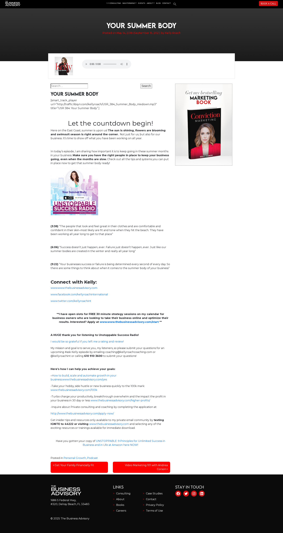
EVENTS (141, 3)
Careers (121, 510)
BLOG (158, 3)
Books (120, 505)
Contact (151, 499)
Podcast (92, 458)
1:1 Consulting (113, 3)
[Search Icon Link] (174, 3)
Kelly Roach (173, 33)
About (120, 499)
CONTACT (166, 3)
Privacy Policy (155, 505)
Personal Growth (75, 458)
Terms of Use (154, 510)
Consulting (123, 493)
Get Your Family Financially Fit (74, 465)
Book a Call (268, 3)
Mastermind (129, 3)
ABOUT (150, 3)
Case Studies (154, 493)
